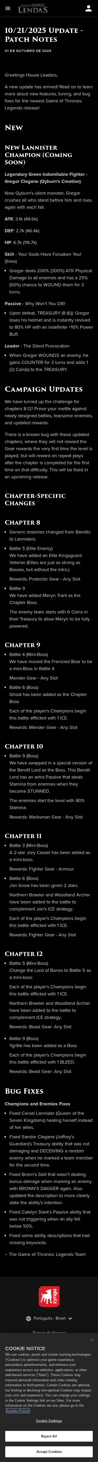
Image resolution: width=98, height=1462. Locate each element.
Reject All (49, 1436)
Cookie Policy (18, 1411)
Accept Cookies (49, 1452)
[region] (49, 1397)
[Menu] (9, 8)
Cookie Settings (49, 1421)
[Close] (91, 1340)
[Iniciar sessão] (88, 8)
